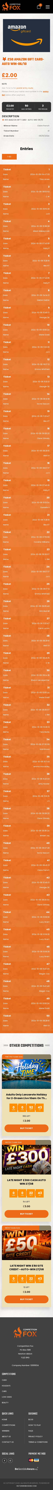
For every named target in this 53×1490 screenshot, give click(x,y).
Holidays (6, 1385)
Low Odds (7, 1397)
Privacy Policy (35, 1436)
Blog (30, 1419)
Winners (5, 1431)
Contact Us (8, 1442)
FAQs (30, 1431)
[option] (26, 35)
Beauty (5, 1402)
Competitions (8, 1425)
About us (6, 1436)
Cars (4, 1391)
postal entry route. (25, 88)
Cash (4, 1380)
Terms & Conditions (38, 1442)
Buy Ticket (26, 1128)
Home (4, 1419)
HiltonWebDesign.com (26, 1486)
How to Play (34, 1425)
